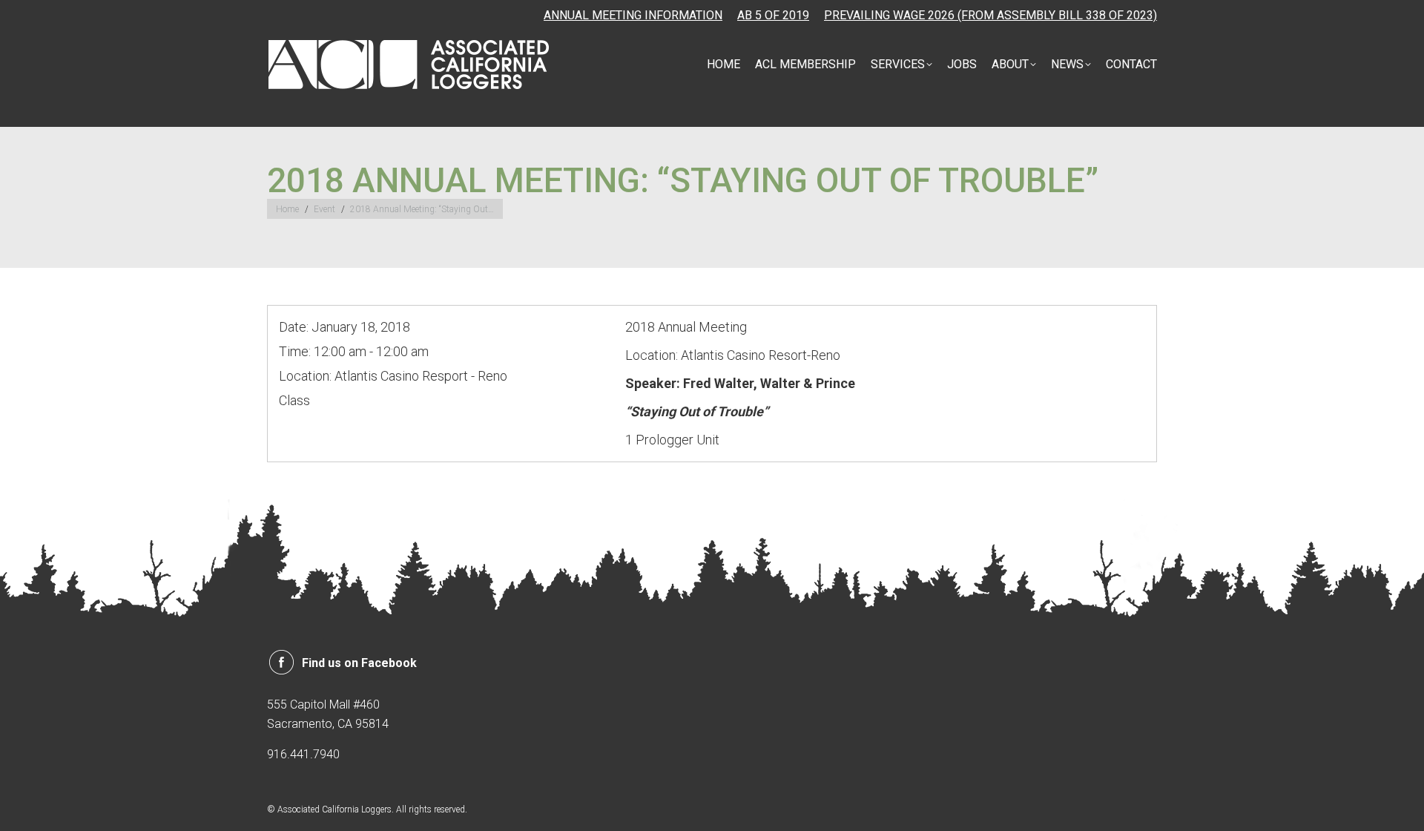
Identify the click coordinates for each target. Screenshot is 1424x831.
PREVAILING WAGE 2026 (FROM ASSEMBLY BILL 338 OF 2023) (990, 15)
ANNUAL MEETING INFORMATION (633, 15)
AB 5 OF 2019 (773, 15)
